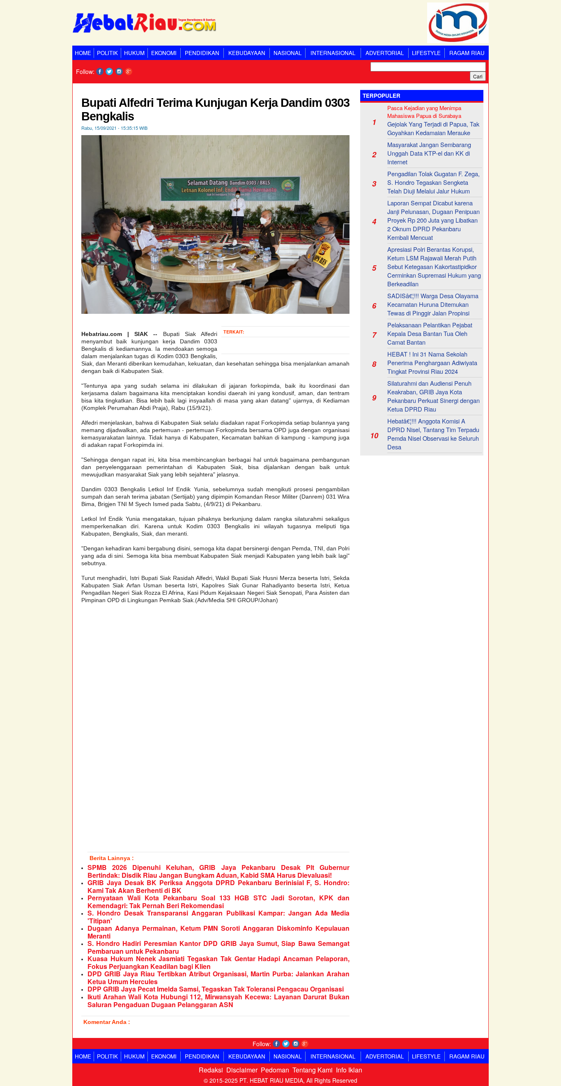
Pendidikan (202, 53)
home (83, 53)
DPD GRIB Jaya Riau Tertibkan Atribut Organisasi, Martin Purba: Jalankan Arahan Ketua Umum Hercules (218, 977)
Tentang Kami (312, 1069)
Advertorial (385, 53)
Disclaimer (242, 1069)
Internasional (332, 53)
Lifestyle (426, 53)
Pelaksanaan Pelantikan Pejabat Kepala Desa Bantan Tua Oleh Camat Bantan (429, 333)
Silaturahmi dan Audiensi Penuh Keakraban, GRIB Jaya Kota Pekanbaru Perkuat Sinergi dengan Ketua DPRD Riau (433, 396)
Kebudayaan (246, 53)
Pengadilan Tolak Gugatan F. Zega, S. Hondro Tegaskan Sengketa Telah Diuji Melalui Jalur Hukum (433, 182)
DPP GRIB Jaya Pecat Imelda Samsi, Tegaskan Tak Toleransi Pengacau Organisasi (215, 989)
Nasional (287, 53)
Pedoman (275, 1069)
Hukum (134, 53)
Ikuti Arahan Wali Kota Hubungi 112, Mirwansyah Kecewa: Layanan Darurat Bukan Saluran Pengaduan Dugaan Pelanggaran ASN (218, 1000)
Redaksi (211, 1069)
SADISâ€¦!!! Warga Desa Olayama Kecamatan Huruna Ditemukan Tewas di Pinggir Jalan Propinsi (432, 304)
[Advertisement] (421, 513)
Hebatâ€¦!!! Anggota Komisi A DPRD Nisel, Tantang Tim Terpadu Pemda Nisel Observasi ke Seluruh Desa (433, 433)
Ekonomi (164, 53)
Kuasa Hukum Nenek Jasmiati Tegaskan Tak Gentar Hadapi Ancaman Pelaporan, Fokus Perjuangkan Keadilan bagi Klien (218, 962)
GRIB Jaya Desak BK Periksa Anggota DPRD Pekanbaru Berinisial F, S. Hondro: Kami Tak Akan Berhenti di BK (218, 886)
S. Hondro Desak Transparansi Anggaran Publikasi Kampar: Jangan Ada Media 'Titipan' (218, 916)
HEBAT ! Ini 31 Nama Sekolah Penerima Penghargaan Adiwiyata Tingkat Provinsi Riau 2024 (432, 362)
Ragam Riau (467, 53)
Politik (107, 53)
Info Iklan (349, 1069)
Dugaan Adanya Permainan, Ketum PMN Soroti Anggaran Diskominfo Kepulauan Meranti (218, 932)
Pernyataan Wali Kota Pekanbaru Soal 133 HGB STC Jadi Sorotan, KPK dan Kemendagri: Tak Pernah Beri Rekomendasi (218, 901)
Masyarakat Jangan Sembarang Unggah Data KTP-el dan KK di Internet (429, 153)
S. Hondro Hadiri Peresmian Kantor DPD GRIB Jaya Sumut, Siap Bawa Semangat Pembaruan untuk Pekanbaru (218, 947)
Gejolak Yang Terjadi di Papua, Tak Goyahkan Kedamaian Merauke (433, 128)
